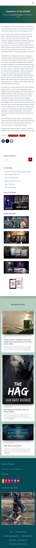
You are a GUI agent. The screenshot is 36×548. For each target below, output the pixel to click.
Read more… (28, 349)
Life (5, 337)
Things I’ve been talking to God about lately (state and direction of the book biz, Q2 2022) (18, 342)
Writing (22, 135)
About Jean (12, 540)
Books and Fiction (21, 532)
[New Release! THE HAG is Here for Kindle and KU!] (18, 379)
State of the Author (10, 184)
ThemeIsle (24, 544)
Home (11, 532)
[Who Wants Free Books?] (18, 432)
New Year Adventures (10, 187)
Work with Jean (22, 540)
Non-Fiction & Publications (11, 536)
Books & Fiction (8, 407)
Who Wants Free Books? (13, 446)
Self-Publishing (13, 135)
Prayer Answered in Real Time (13, 181)
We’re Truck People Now (11, 178)
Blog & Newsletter (27, 536)
